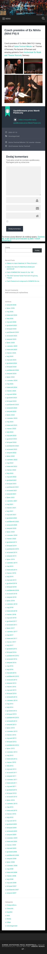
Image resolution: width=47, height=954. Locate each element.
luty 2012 (10, 766)
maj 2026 (10, 312)
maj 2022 (10, 463)
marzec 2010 (11, 814)
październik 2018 (13, 590)
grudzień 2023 (12, 397)
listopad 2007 (11, 886)
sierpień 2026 (11, 305)
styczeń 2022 (11, 477)
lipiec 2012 (11, 748)
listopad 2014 (11, 693)
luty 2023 (10, 432)
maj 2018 (10, 607)
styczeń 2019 (11, 580)
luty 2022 (10, 473)
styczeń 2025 (11, 360)
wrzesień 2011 (12, 772)
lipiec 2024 (11, 377)
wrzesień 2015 (12, 680)
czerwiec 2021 (12, 501)
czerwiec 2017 (12, 631)
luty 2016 (10, 669)
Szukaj (43, 18)
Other (9, 922)
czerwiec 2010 (12, 803)
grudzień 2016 (12, 649)
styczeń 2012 (11, 769)
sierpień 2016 (11, 662)
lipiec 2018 (11, 601)
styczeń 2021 (11, 515)
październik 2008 (13, 855)
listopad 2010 (11, 793)
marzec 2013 (11, 735)
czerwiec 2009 (12, 838)
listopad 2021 (11, 483)
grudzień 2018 (12, 583)
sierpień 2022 (11, 453)
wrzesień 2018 (12, 594)
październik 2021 (13, 487)
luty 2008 (10, 879)
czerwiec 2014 (12, 700)
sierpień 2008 (11, 858)
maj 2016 (10, 666)
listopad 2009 (11, 828)
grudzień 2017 (12, 621)
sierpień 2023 (11, 411)
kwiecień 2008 (12, 872)
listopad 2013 (11, 714)
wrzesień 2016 (12, 659)
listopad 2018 (11, 587)
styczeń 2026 (11, 322)
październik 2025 (13, 332)
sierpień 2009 (11, 834)
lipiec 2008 (11, 862)
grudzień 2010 (12, 790)
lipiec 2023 (11, 415)
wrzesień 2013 (12, 721)
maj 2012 (10, 755)
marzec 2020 (11, 539)
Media (9, 919)
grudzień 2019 (12, 542)
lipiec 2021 (11, 497)
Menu (8, 18)
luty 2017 (10, 645)
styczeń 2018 (11, 618)
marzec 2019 (11, 573)
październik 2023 (13, 404)
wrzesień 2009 (12, 831)
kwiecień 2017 (12, 638)
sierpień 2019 (11, 556)
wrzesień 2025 (12, 336)
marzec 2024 (11, 391)
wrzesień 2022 (12, 449)
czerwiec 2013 (12, 731)
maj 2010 (10, 807)
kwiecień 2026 (12, 315)
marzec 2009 (11, 845)
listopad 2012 (11, 742)
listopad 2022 (11, 442)
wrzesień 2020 (12, 525)
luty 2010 (10, 817)
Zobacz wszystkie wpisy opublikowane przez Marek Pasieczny (27, 121)
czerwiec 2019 (12, 563)
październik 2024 (13, 370)
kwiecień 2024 (12, 387)
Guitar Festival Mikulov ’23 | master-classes (24, 142)
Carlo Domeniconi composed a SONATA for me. (23, 281)
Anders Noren (37, 946)
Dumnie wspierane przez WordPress (19, 945)
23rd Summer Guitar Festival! (19, 146)
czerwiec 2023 (12, 418)
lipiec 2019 (11, 559)
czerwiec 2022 (12, 459)
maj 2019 (10, 566)
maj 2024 (10, 384)
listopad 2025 (11, 329)
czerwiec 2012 (12, 752)
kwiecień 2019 (12, 570)
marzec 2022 (11, 470)
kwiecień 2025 (12, 349)
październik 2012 (13, 745)
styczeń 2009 (11, 848)
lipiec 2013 (11, 728)
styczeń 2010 (11, 821)
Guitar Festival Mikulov (23, 46)
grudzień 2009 (12, 824)
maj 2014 (10, 704)
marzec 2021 (11, 508)
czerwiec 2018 (12, 604)
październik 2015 (13, 676)
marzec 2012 (11, 762)
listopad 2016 (11, 652)
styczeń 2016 (11, 673)
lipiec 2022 (11, 456)
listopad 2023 (11, 401)
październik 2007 (13, 890)
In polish (9, 912)
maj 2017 (10, 635)
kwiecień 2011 (12, 783)
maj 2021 (10, 504)
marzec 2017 (11, 642)
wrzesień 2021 (12, 490)
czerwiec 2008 (12, 865)
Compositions (11, 905)
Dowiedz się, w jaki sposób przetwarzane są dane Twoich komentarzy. (23, 239)
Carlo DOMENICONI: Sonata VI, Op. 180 (20, 272)
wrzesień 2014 (12, 697)
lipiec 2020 (11, 532)
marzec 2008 (11, 876)
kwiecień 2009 (12, 841)
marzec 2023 (11, 428)
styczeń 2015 (11, 690)
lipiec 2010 (11, 800)
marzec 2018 (11, 614)
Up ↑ (23, 949)
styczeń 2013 (11, 738)
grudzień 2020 (12, 518)
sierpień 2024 (11, 373)
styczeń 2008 (11, 883)
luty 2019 (10, 576)
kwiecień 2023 (12, 425)
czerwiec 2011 (12, 779)
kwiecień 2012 (12, 759)
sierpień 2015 (11, 683)
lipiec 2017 (11, 628)
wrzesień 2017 (12, 625)
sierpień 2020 (11, 528)
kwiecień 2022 (12, 466)
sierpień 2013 (11, 724)
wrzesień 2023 (12, 408)
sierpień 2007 (11, 893)
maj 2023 (10, 422)
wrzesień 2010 (12, 797)
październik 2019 (13, 549)
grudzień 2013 (12, 711)
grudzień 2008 (12, 852)
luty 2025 (10, 356)
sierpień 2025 (11, 339)
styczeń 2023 (11, 435)
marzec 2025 (11, 353)
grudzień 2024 (12, 363)
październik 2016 (13, 656)
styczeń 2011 (11, 786)
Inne (8, 915)
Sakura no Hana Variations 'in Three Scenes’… (22, 263)
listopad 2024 (11, 367)
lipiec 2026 (11, 308)
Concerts (10, 908)
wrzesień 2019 (12, 552)
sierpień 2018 (11, 597)
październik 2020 (13, 521)
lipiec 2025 (11, 342)
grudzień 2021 (12, 480)
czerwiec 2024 (12, 380)
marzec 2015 (11, 686)
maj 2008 (10, 869)
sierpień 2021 (11, 494)
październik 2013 (13, 717)
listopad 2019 (11, 545)
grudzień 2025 (12, 325)
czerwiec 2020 (12, 535)
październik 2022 (13, 446)
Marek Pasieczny (23, 5)
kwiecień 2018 (12, 611)
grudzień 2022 (12, 439)
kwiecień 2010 (12, 810)
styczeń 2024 (11, 394)
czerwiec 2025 (12, 346)
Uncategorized (13, 136)
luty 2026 (10, 318)
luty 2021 (10, 511)
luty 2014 (10, 707)
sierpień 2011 (11, 776)
